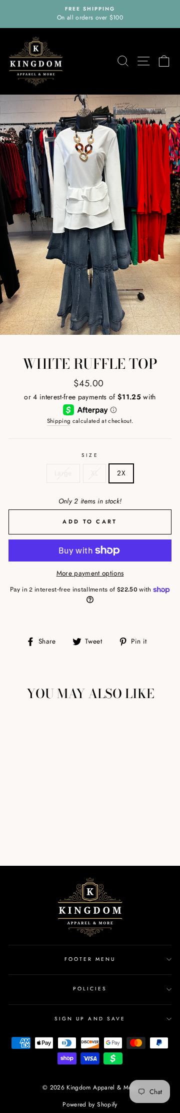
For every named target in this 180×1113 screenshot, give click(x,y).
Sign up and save (90, 1018)
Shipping (59, 421)
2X (121, 473)
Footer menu (90, 959)
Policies (90, 988)
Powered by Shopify (89, 1104)
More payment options (90, 573)
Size (90, 455)
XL (94, 473)
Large (63, 473)
